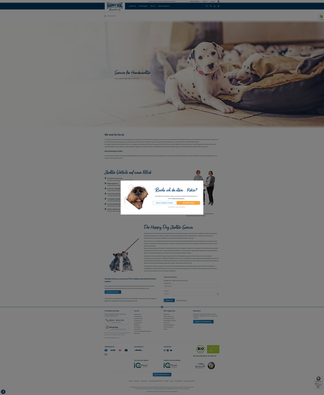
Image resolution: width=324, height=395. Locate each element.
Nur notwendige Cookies (164, 203)
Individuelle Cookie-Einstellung (176, 207)
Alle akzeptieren (188, 203)
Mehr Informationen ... (179, 198)
